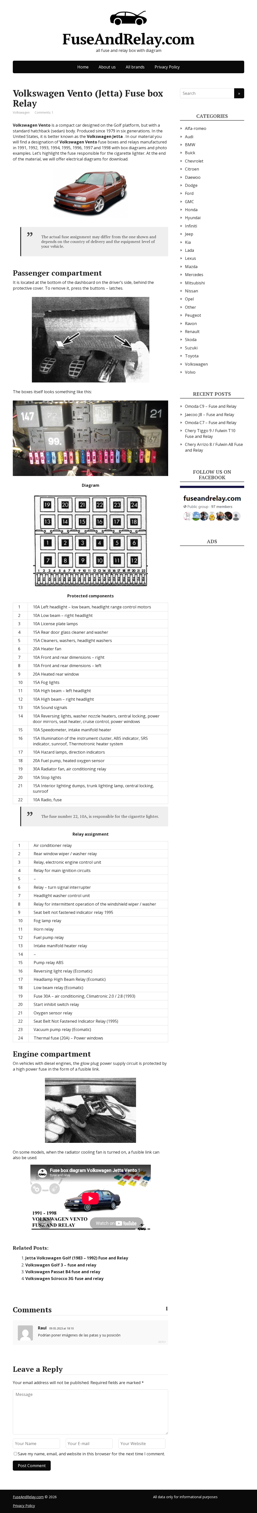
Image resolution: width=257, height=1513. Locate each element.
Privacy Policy (167, 67)
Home (83, 67)
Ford (189, 193)
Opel (189, 299)
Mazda (191, 266)
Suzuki (191, 348)
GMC (189, 201)
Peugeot (193, 315)
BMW (190, 144)
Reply (162, 1342)
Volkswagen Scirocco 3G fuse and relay (64, 1278)
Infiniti (191, 226)
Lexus (190, 258)
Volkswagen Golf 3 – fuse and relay (60, 1265)
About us (107, 67)
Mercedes (194, 274)
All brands (135, 67)
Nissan (191, 291)
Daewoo (193, 177)
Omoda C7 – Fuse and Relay (210, 422)
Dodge (191, 185)
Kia (188, 242)
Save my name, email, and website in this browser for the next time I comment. (91, 1454)
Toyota (192, 356)
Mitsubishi (195, 283)
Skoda (191, 339)
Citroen (192, 169)
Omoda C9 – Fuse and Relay (210, 406)
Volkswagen (21, 112)
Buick (190, 152)
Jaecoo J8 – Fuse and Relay (209, 414)
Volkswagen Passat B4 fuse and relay (62, 1272)
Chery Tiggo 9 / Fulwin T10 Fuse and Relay (210, 433)
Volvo (190, 372)
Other (190, 307)
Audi (189, 136)
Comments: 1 (44, 112)
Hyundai (193, 217)
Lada (189, 250)
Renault (192, 331)
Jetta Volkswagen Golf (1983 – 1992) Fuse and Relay (76, 1258)
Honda (191, 209)
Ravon (191, 323)
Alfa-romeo (195, 128)
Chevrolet (194, 161)
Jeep (189, 234)
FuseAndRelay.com (128, 37)
